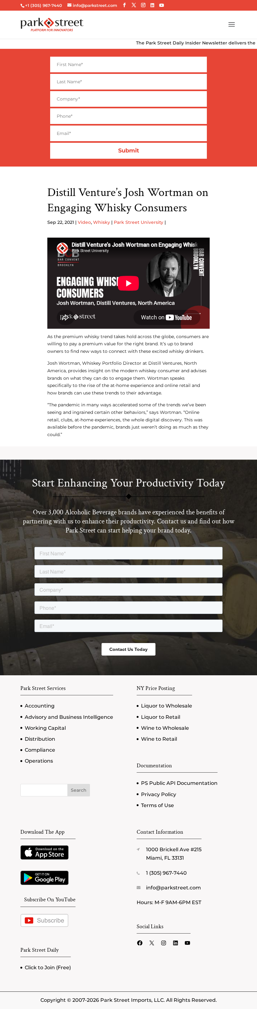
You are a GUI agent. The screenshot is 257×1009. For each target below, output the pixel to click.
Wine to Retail (159, 739)
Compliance (40, 750)
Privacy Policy (158, 794)
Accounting (40, 706)
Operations (39, 761)
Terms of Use (157, 805)
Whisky (101, 222)
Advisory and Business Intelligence (69, 717)
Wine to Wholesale (165, 728)
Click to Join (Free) (48, 967)
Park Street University (138, 222)
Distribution (40, 739)
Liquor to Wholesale (166, 706)
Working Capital (45, 728)
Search (79, 790)
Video (84, 222)
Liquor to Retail (160, 717)
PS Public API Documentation (179, 783)
